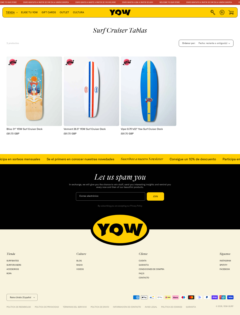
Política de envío (100, 307)
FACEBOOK (225, 269)
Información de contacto (127, 307)
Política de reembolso (19, 307)
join (155, 196)
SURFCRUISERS (14, 265)
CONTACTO (144, 277)
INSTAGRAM (225, 260)
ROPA (9, 273)
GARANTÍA (144, 265)
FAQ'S (141, 273)
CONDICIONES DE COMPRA (151, 269)
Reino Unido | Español (20, 297)
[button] (11, 12)
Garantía (191, 307)
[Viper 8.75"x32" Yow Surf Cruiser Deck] (148, 91)
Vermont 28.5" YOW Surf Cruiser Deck (85, 129)
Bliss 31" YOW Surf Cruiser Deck (24, 129)
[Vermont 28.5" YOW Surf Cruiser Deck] (91, 91)
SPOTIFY (223, 265)
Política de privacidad (47, 307)
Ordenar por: (188, 43)
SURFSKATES (13, 260)
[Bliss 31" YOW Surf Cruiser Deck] (34, 91)
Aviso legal (151, 307)
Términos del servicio (75, 307)
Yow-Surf (228, 306)
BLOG (79, 260)
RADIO (79, 265)
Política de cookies (171, 307)
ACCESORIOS (13, 269)
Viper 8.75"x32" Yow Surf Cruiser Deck (142, 129)
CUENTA (142, 260)
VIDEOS (80, 269)
